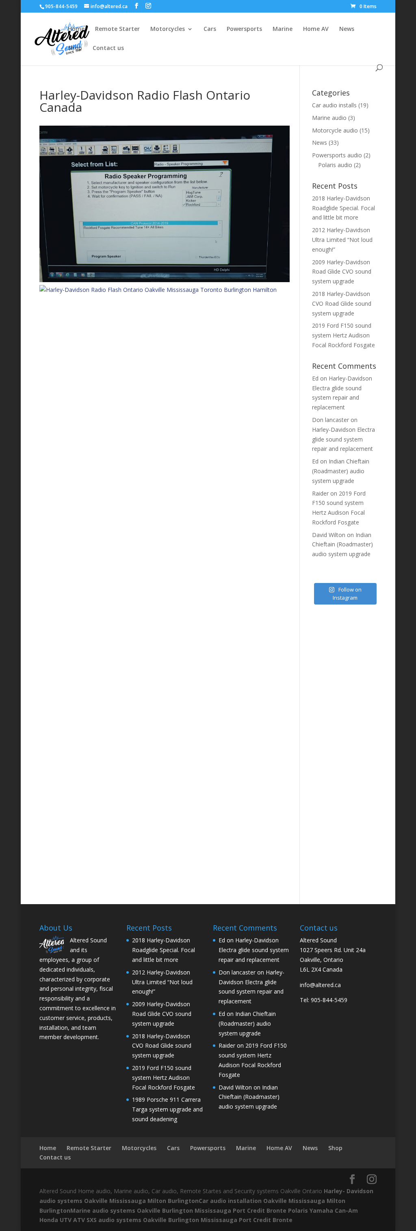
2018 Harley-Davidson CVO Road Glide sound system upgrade (341, 303)
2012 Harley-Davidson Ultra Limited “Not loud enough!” (342, 239)
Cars (210, 29)
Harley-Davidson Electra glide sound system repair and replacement (343, 439)
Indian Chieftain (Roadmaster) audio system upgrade (340, 471)
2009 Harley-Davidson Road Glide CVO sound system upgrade (341, 271)
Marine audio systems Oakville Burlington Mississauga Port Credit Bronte (178, 1210)
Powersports (244, 29)
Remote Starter (117, 29)
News (346, 29)
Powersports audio (337, 155)
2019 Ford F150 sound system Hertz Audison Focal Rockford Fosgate (343, 335)
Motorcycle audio (335, 130)
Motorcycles (167, 29)
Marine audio (329, 118)
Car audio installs (334, 105)
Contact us (108, 48)
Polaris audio (335, 165)
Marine (282, 29)
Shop (75, 48)
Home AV (316, 29)
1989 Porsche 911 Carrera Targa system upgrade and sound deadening (167, 1109)
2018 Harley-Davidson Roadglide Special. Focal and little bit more (343, 208)
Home (76, 29)
